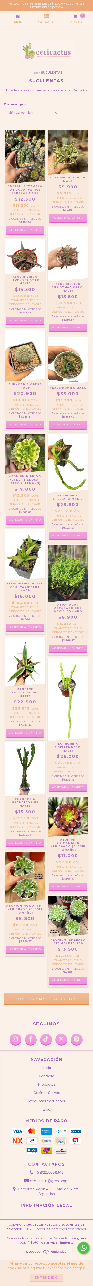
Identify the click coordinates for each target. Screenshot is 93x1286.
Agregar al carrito (25, 519)
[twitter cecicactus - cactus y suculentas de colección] (61, 1040)
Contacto (46, 1076)
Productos (46, 1084)
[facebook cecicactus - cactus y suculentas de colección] (31, 1040)
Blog (47, 1109)
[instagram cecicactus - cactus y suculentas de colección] (15, 1040)
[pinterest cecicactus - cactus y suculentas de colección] (77, 1040)
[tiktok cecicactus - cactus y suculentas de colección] (46, 1040)
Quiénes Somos (46, 1093)
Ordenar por (15, 104)
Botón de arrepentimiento (52, 1242)
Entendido (46, 1277)
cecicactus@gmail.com (49, 1181)
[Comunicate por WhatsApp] (83, 1248)
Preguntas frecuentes (46, 1101)
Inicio (34, 72)
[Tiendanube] (46, 1253)
